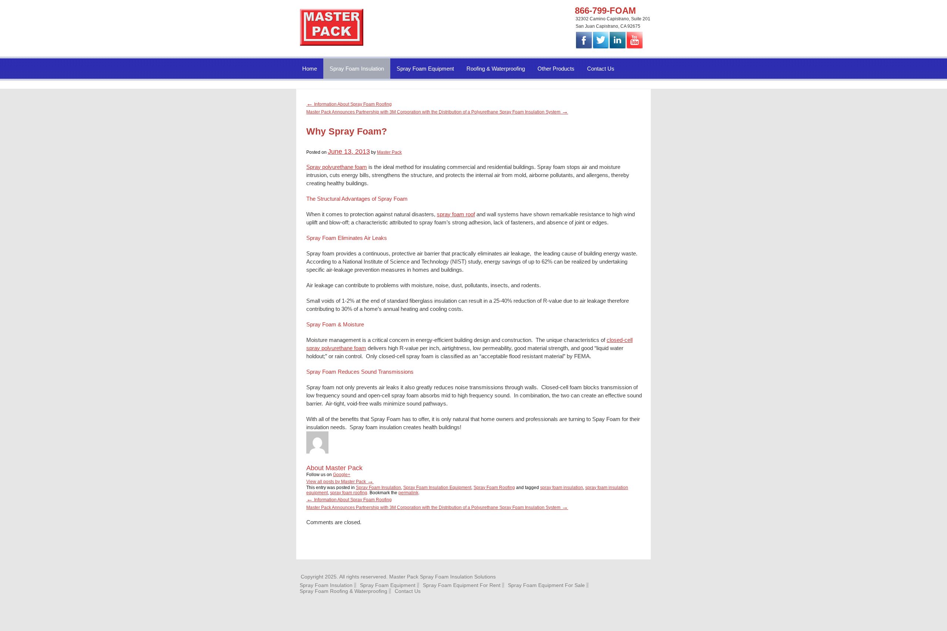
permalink (408, 492)
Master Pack (389, 152)
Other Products (555, 68)
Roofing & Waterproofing (495, 68)
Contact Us (600, 68)
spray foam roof (456, 214)
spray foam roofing (348, 492)
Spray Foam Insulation (357, 68)
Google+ (341, 474)
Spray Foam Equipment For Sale (546, 585)
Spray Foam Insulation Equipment (437, 487)
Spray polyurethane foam (336, 167)
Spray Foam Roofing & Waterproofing (343, 591)
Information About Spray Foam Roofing (349, 104)
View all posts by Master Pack (340, 481)
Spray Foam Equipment (425, 68)
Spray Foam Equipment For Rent (462, 585)
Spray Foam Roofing (494, 487)
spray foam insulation (561, 487)
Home (309, 68)
